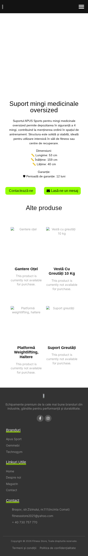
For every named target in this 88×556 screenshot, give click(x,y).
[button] (81, 6)
